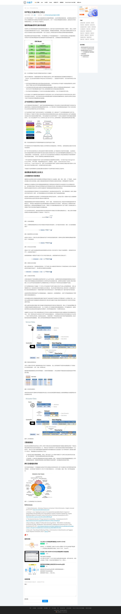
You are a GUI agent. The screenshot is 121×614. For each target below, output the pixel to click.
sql (89, 26)
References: (86, 57)
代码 (88, 29)
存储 (92, 33)
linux (82, 24)
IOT (46, 15)
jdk (92, 22)
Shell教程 (54, 608)
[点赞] (26, 535)
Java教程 (34, 608)
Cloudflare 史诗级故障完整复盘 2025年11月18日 (52, 541)
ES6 (58, 608)
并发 (82, 35)
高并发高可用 (62, 608)
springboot (54, 15)
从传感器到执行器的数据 (88, 52)
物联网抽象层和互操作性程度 (87, 47)
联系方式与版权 (88, 608)
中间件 (94, 26)
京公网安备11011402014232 (62, 611)
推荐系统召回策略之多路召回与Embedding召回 (52, 564)
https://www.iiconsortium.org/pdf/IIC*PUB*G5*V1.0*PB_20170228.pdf (43, 520)
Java (28, 8)
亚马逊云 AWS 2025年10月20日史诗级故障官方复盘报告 (54, 551)
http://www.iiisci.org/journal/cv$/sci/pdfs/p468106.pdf (39, 517)
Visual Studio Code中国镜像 (78, 608)
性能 (91, 35)
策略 (87, 39)
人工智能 (83, 29)
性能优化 (83, 37)
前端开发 (88, 31)
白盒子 (29, 2)
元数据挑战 (83, 53)
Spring (46, 531)
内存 (93, 29)
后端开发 (42, 543)
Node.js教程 (68, 608)
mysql (87, 24)
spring (50, 15)
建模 (87, 35)
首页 (25, 8)
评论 (26, 584)
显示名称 (26, 599)
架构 (82, 39)
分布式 (58, 15)
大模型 (87, 33)
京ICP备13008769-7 (63, 610)
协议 (82, 33)
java (48, 15)
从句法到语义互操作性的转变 (87, 49)
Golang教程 (39, 608)
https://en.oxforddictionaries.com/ (41, 509)
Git (49, 608)
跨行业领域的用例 (85, 55)
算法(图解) (46, 608)
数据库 (89, 37)
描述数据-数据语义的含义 (86, 50)
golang (83, 22)
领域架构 (42, 566)
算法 (92, 39)
